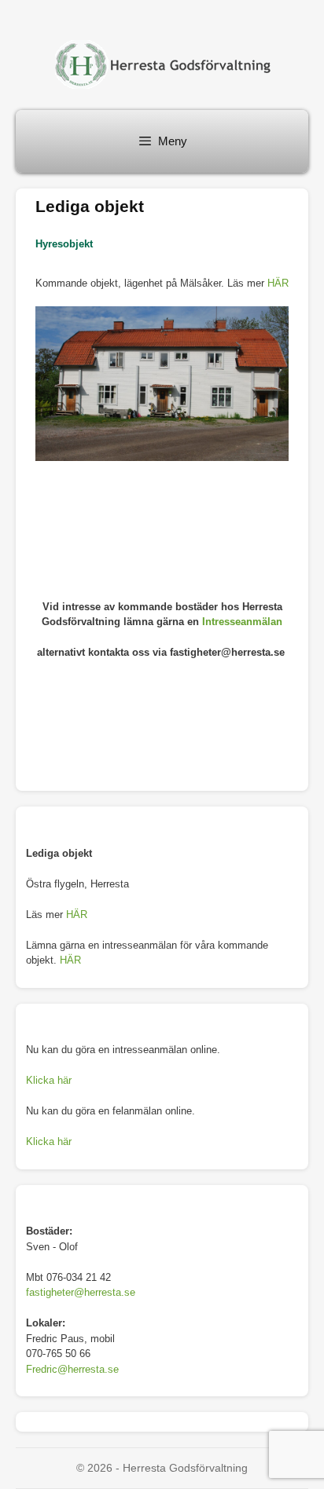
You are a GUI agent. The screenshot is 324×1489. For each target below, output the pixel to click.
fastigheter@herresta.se (80, 1292)
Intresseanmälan (242, 621)
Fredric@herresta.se (72, 1369)
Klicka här (49, 1080)
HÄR (278, 283)
